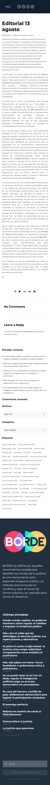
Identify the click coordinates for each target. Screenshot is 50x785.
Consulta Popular (38, 456)
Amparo (39, 448)
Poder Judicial (37, 493)
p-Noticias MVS (10, 489)
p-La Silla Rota (26, 485)
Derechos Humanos (30, 465)
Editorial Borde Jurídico (23, 35)
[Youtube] (28, 6)
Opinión (28, 473)
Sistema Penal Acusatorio (14, 505)
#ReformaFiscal (22, 159)
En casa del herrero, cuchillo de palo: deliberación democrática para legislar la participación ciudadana (25, 694)
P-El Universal (9, 481)
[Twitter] (23, 6)
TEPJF (32, 505)
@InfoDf (43, 237)
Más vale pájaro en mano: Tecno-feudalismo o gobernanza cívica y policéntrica (23, 665)
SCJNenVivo (19, 501)
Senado (32, 501)
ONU (17, 473)
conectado (27, 332)
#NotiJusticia (9, 448)
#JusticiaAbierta (26, 444)
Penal (6, 493)
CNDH (36, 452)
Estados (7, 469)
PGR (15, 493)
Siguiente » (16, 735)
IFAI (17, 469)
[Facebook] (19, 6)
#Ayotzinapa (9, 444)
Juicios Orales (30, 469)
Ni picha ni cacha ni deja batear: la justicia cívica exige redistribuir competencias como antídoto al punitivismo (24, 373)
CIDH (17, 452)
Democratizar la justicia (17, 721)
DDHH (18, 460)
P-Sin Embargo (39, 489)
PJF (24, 493)
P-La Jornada (9, 485)
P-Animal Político (11, 477)
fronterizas (30, 178)
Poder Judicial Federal (12, 497)
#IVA (43, 164)
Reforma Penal (32, 497)
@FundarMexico (38, 110)
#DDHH (25, 77)
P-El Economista (30, 477)
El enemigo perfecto (15, 704)
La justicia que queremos (18, 728)
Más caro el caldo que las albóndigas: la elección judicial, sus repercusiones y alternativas (24, 636)
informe (44, 74)
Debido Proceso (33, 460)
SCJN (6, 501)
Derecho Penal (10, 465)
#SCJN (42, 83)
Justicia (7, 473)
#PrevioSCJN (25, 448)
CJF (26, 452)
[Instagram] (32, 6)
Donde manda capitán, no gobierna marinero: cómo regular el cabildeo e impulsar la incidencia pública (25, 623)
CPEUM (6, 460)
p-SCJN (24, 489)
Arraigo (6, 452)
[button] (43, 6)
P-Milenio (41, 485)
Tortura (6, 509)
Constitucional (20, 456)
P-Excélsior (25, 481)
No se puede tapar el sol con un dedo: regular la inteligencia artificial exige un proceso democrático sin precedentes (25, 390)
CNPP (6, 456)
